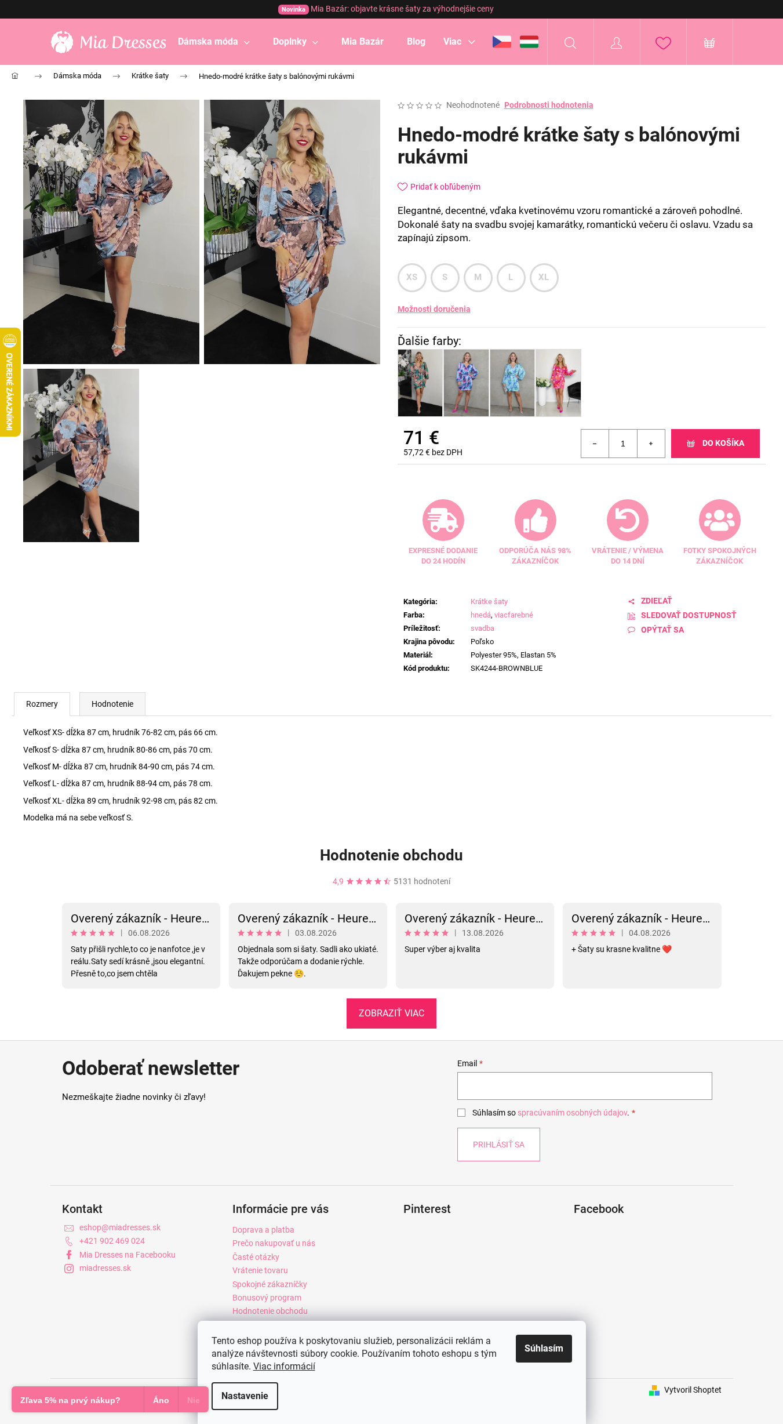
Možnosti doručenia (434, 309)
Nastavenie (244, 1395)
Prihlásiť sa (499, 1144)
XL (543, 277)
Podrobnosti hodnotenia (548, 105)
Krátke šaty (489, 601)
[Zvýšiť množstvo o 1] (651, 443)
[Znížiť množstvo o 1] (595, 443)
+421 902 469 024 (112, 1240)
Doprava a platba (263, 1229)
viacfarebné (513, 615)
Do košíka (723, 443)
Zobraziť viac (391, 1013)
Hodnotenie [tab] (112, 704)
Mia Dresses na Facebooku (127, 1254)
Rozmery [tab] (42, 704)
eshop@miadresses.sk (120, 1227)
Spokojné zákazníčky (269, 1284)
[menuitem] (213, 42)
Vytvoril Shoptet (693, 1389)
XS (412, 277)
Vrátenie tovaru (260, 1270)
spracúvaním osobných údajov (572, 1112)
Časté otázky (255, 1257)
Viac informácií (284, 1366)
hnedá (481, 615)
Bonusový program (266, 1297)
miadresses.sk (105, 1268)
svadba (482, 628)
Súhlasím (544, 1348)
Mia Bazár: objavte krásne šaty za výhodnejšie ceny (388, 8)
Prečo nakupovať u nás (273, 1243)
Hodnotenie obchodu (391, 855)
